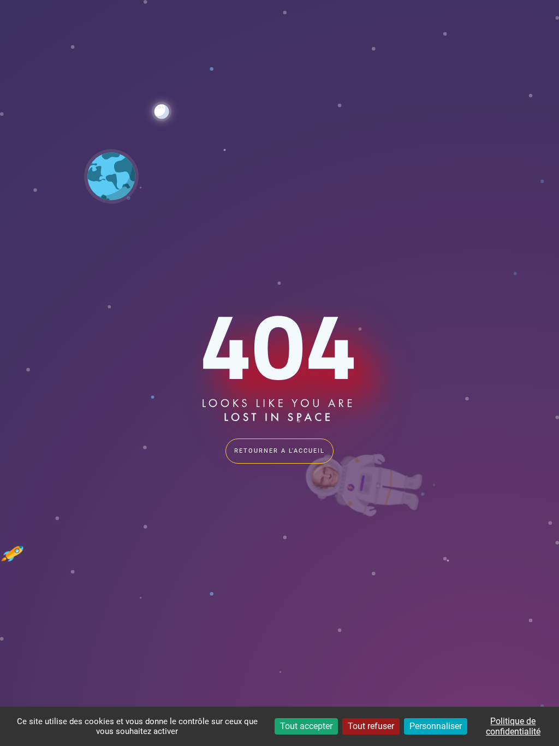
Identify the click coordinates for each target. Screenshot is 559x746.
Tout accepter (306, 726)
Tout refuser (371, 726)
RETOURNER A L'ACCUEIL (279, 450)
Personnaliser (435, 726)
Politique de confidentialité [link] (513, 726)
